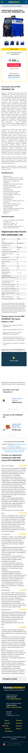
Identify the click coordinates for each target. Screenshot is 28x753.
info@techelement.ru (15, 698)
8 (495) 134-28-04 (11, 705)
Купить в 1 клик (14, 68)
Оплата (7, 720)
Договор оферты (16, 743)
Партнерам (19, 723)
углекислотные (14, 449)
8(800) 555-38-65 (14, 75)
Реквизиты (19, 720)
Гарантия (7, 728)
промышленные (22, 444)
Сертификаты (9, 731)
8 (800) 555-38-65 (11, 697)
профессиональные (12, 445)
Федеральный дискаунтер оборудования (14, 690)
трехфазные (16, 451)
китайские (21, 451)
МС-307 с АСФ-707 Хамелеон (17, 399)
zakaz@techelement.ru (14, 77)
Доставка (7, 723)
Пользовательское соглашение (14, 745)
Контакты (19, 728)
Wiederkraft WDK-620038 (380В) (17, 425)
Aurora (17, 444)
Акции (6, 725)
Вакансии (19, 726)
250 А (18, 445)
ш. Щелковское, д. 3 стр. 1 (13, 715)
